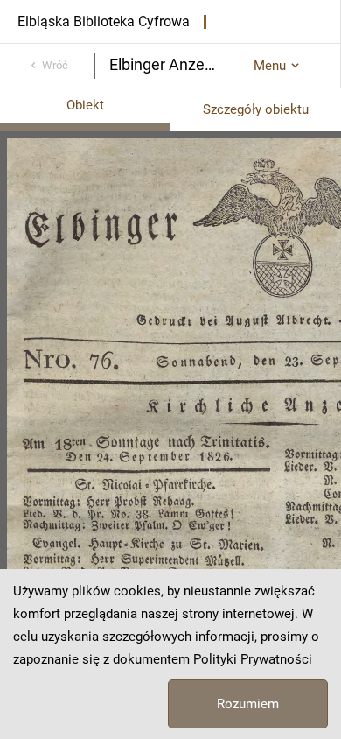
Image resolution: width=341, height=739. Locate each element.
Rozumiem (248, 704)
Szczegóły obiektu (256, 109)
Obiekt (85, 105)
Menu (270, 66)
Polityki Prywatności (252, 659)
